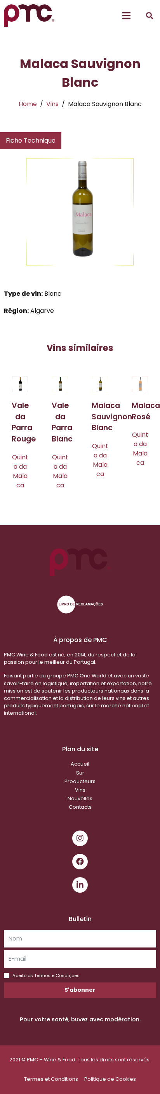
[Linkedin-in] (80, 885)
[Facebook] (80, 861)
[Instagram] (80, 838)
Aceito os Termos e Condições (46, 975)
